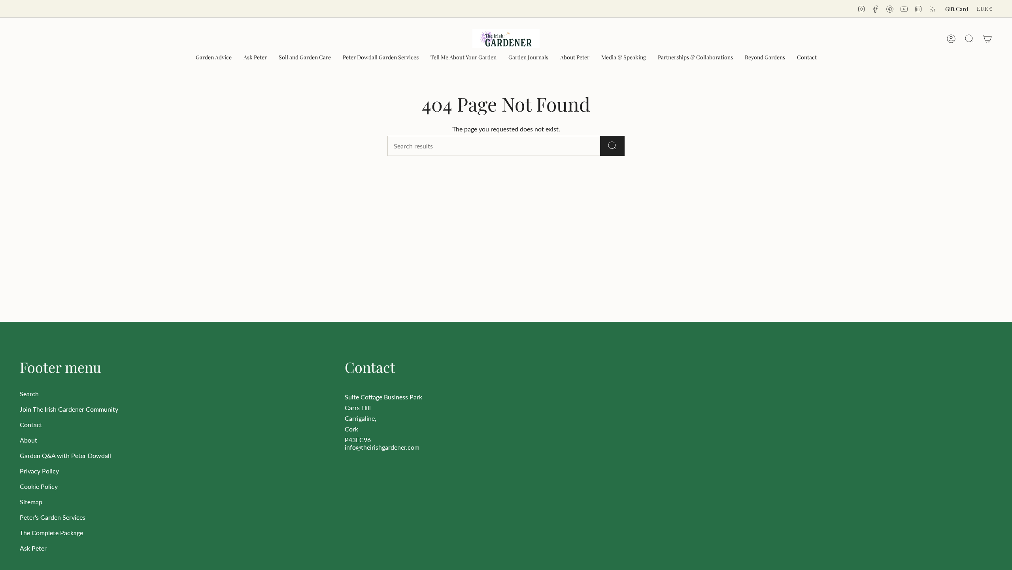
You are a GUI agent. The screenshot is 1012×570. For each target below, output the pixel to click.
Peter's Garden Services (52, 517)
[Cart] (987, 39)
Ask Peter (33, 548)
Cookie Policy (39, 486)
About (28, 440)
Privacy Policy (39, 471)
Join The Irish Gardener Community (69, 409)
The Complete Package (51, 532)
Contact (31, 424)
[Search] (612, 146)
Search (29, 393)
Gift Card (956, 9)
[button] (214, 57)
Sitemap (31, 501)
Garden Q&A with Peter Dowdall (65, 455)
